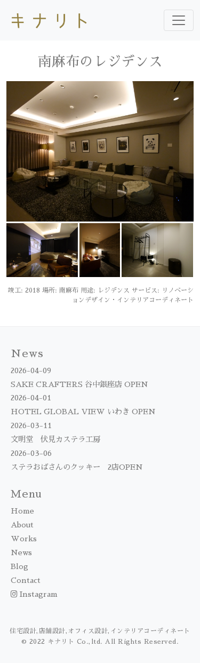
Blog (19, 566)
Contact (26, 580)
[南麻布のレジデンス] (100, 150)
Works (24, 538)
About (22, 524)
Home (22, 511)
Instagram (38, 594)
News (21, 552)
